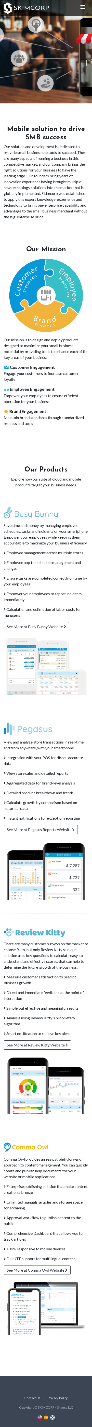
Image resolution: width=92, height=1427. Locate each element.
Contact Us (32, 1398)
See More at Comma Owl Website (36, 1270)
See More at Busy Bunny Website (35, 626)
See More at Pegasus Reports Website (39, 829)
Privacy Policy (58, 1398)
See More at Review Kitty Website (36, 1045)
